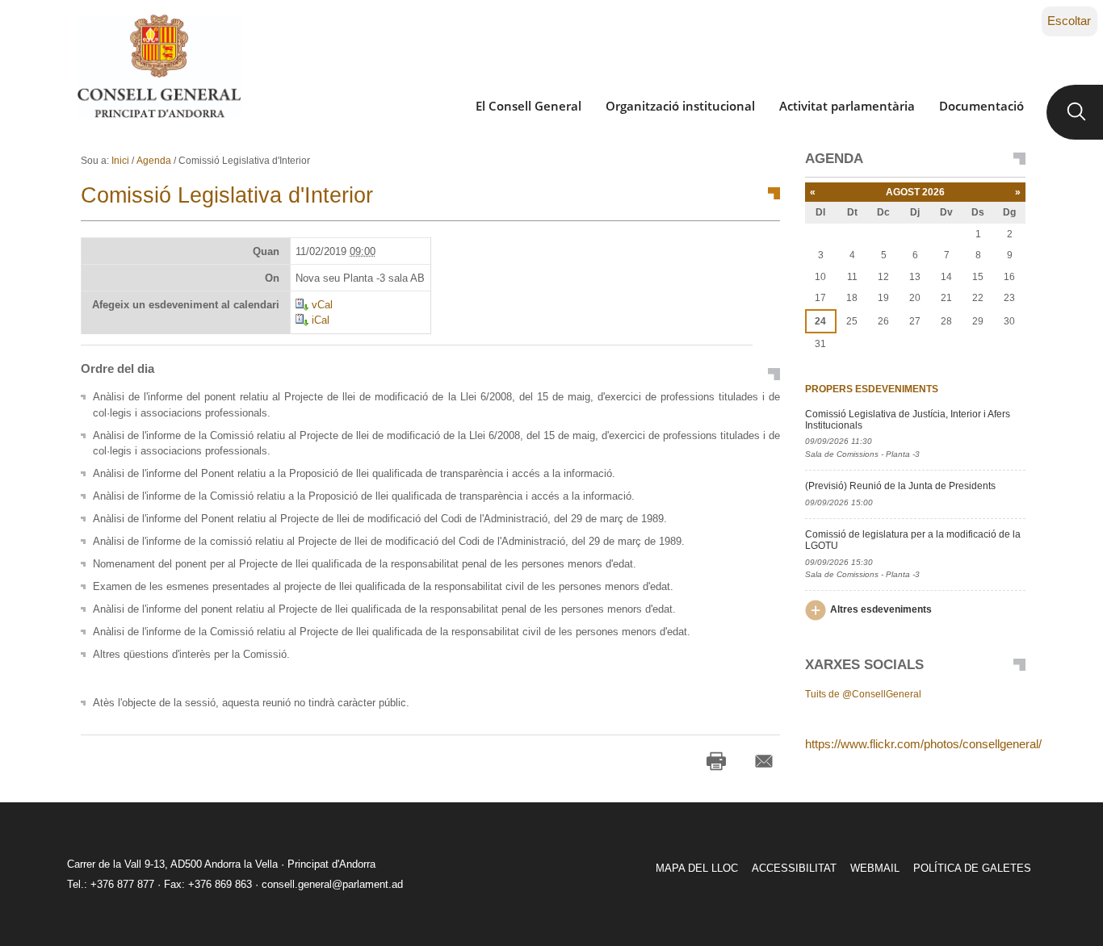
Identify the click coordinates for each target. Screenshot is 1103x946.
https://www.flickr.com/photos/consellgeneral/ (923, 744)
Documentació (981, 106)
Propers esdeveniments (871, 389)
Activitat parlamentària (847, 106)
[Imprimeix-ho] (716, 761)
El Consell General (528, 106)
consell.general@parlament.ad (332, 884)
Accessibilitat (794, 868)
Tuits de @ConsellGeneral (863, 694)
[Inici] (158, 66)
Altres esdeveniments (881, 609)
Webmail (875, 868)
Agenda (153, 160)
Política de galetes (972, 868)
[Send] (764, 761)
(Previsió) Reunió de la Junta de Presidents (900, 486)
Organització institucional (680, 106)
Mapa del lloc (697, 868)
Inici (120, 160)
